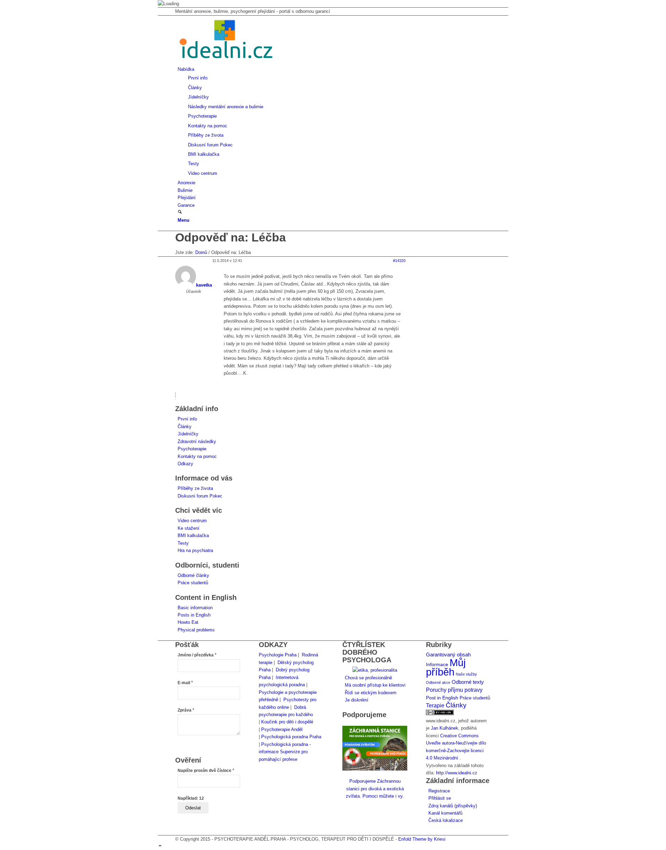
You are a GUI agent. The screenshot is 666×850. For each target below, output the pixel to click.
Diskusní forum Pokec (200, 496)
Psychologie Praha (278, 654)
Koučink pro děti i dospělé (287, 721)
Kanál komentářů (445, 813)
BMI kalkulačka (193, 535)
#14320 (399, 260)
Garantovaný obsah (448, 654)
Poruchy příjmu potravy (454, 690)
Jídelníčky (188, 433)
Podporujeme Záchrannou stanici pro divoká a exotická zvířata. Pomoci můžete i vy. (375, 789)
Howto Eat (188, 622)
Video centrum (192, 520)
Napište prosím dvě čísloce (206, 770)
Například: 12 (191, 798)
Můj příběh (446, 667)
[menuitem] (334, 121)
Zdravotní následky (197, 441)
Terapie (435, 705)
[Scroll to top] (160, 846)
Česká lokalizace (445, 820)
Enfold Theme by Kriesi (421, 839)
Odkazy (185, 463)
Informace (437, 664)
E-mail (185, 682)
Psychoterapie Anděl (281, 729)
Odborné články (193, 575)
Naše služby (466, 674)
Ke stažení (188, 528)
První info (187, 419)
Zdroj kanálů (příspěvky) (452, 805)
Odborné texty (468, 682)
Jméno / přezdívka (197, 655)
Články (184, 426)
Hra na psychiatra (195, 550)
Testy (183, 543)
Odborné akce (438, 682)
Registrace (439, 790)
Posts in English (194, 615)
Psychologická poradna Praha (291, 736)
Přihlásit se (439, 798)
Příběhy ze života (195, 488)
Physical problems (196, 629)
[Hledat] (180, 212)
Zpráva (186, 710)
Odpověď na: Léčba (230, 237)
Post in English (442, 697)
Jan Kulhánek (444, 728)
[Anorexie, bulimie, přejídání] (227, 61)
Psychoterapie (192, 448)
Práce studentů (193, 582)
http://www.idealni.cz (456, 772)
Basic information (195, 607)
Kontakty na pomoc (197, 456)
